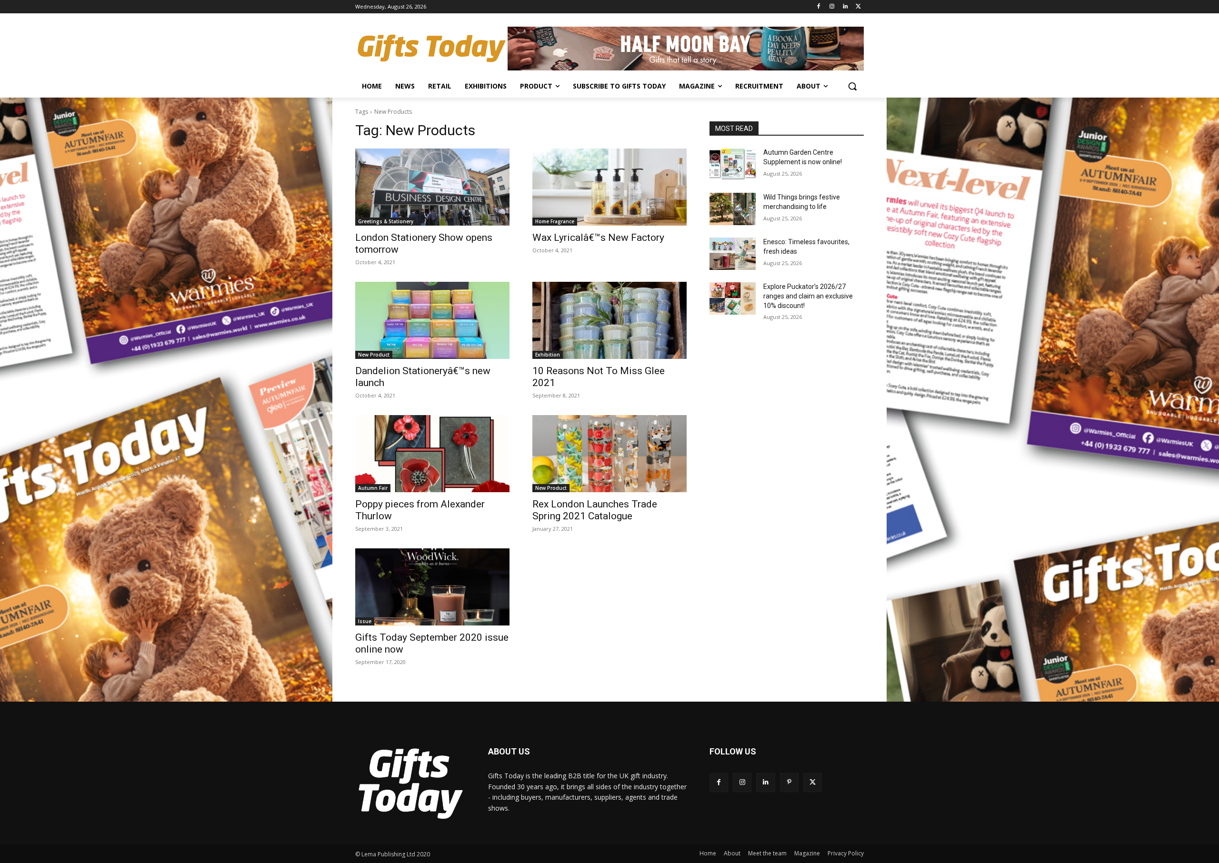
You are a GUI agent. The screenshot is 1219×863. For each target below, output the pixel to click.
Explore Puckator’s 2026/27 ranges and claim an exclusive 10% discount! (808, 296)
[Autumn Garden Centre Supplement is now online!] (732, 164)
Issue (364, 621)
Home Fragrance (554, 221)
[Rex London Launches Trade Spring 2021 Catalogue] (609, 453)
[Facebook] (818, 6)
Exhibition (547, 354)
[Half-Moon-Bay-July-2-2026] (686, 48)
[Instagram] (832, 6)
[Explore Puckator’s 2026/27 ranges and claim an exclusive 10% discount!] (732, 298)
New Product (374, 354)
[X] (858, 6)
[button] (852, 86)
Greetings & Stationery (385, 221)
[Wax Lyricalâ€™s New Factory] (609, 187)
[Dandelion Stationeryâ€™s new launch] (432, 320)
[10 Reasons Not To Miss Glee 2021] (609, 320)
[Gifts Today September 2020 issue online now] (432, 586)
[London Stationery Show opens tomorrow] (432, 187)
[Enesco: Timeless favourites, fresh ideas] (732, 254)
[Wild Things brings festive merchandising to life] (732, 209)
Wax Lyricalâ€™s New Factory (598, 237)
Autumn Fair (373, 488)
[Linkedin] (844, 6)
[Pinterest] (789, 782)
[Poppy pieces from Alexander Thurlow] (432, 453)
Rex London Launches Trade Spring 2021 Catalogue (594, 510)
